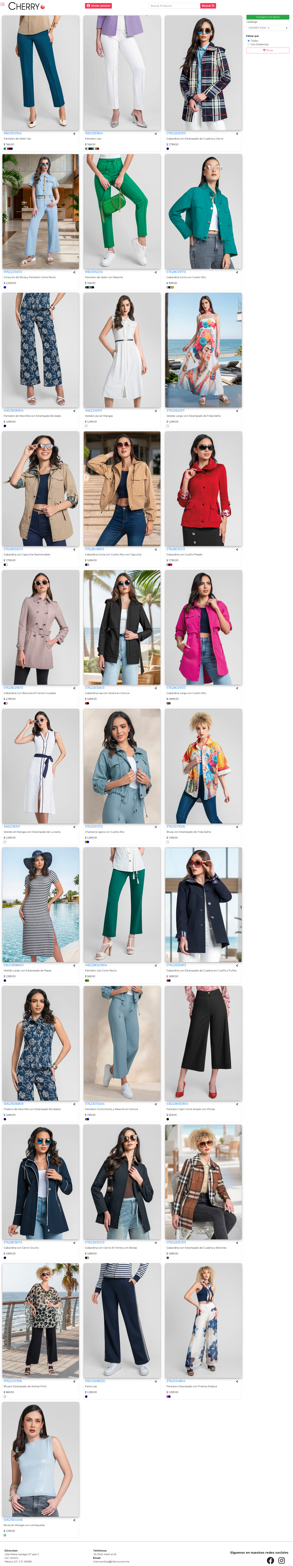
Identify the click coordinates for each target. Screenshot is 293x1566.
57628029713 (176, 272)
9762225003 (13, 272)
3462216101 (12, 826)
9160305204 (94, 272)
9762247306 (13, 1381)
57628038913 (94, 549)
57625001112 (94, 826)
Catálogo (251, 21)
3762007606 (175, 826)
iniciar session (100, 5)
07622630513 (176, 133)
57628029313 (176, 688)
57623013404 (95, 1104)
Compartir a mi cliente (268, 17)
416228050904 (177, 1104)
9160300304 (13, 133)
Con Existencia (259, 44)
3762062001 (175, 410)
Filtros (269, 50)
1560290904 (94, 133)
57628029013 (13, 688)
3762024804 (175, 1381)
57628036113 (13, 1242)
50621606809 (13, 1104)
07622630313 (176, 1242)
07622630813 (176, 965)
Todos (254, 40)
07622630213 (94, 1242)
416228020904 (96, 965)
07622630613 (94, 688)
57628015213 (175, 549)
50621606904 (14, 410)
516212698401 (14, 965)
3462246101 (93, 410)
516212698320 (95, 1381)
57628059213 (13, 549)
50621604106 (13, 1520)
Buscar (207, 5)
